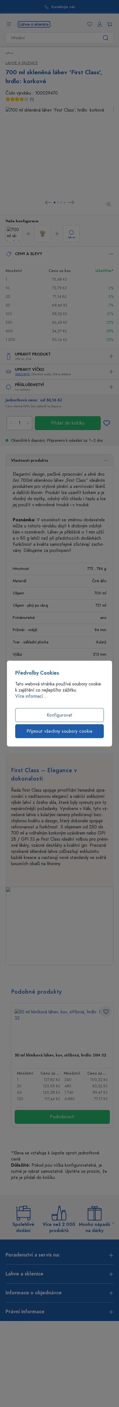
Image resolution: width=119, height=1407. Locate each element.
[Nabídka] (9, 24)
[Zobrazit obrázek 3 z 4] (61, 202)
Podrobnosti (62, 1117)
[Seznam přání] (89, 24)
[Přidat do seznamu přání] (106, 423)
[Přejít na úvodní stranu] (34, 24)
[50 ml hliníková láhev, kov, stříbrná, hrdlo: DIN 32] (62, 1028)
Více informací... (31, 696)
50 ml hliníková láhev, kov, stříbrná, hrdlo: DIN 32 (60, 1055)
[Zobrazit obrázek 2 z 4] (58, 202)
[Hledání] (105, 37)
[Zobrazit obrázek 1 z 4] (54, 202)
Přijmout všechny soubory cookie (60, 731)
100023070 (22, 374)
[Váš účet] (99, 24)
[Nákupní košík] (108, 24)
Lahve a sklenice (22, 63)
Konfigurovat (60, 715)
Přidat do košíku (67, 423)
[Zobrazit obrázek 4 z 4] (64, 202)
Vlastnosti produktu (29, 460)
